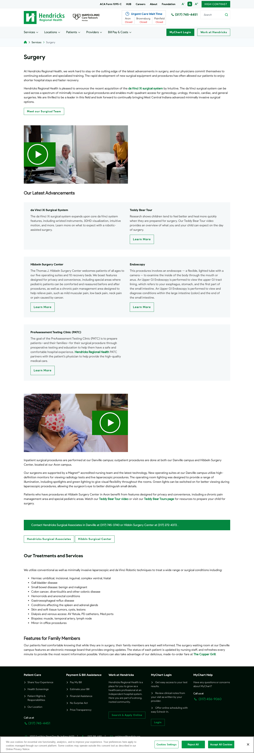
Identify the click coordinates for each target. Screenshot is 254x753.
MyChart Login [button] (161, 675)
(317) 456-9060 (209, 699)
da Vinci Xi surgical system (145, 88)
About (153, 4)
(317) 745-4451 (186, 14)
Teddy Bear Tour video (113, 499)
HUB (128, 4)
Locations (50, 32)
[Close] (248, 744)
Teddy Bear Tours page (159, 499)
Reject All (193, 744)
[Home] (25, 42)
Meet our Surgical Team (44, 111)
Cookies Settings (166, 744)
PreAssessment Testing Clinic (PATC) (55, 332)
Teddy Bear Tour (141, 210)
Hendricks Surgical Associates (49, 539)
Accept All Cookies (221, 744)
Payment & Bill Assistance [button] (84, 675)
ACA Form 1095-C (111, 4)
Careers (140, 4)
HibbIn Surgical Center (94, 539)
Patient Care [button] (32, 675)
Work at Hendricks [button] (121, 675)
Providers (92, 32)
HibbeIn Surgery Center (46, 264)
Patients (71, 32)
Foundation (168, 4)
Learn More (142, 239)
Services (29, 32)
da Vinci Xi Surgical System (49, 210)
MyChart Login (180, 32)
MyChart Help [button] (203, 675)
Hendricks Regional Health (92, 352)
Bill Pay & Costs (118, 32)
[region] (127, 744)
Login (158, 722)
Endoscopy (137, 264)
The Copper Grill (205, 654)
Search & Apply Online (127, 715)
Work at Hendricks (213, 32)
